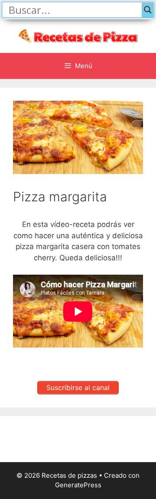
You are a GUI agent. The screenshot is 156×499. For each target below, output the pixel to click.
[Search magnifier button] (148, 9)
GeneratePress (78, 485)
